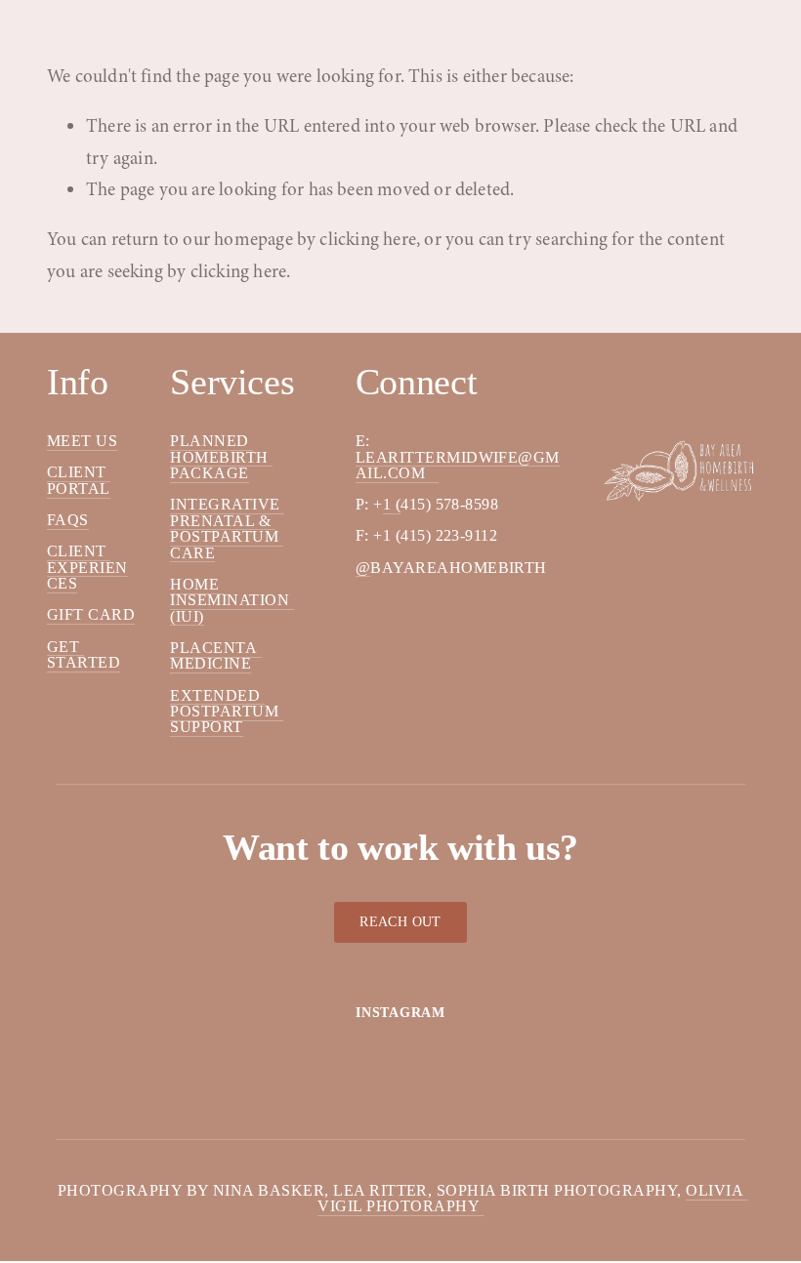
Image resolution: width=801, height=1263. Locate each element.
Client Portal (78, 480)
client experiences (87, 567)
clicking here (367, 239)
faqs (68, 519)
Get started (83, 654)
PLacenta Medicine (215, 655)
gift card (91, 614)
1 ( (391, 504)
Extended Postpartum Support (226, 711)
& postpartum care (226, 536)
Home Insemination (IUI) (231, 600)
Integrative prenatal (227, 512)
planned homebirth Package (221, 456)
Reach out (400, 922)
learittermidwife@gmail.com (458, 465)
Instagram (400, 1012)
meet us (82, 440)
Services (142, 7)
